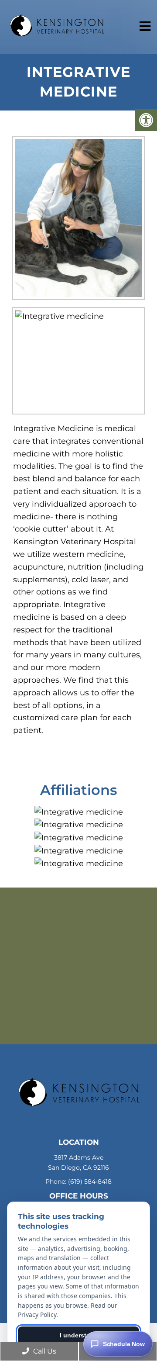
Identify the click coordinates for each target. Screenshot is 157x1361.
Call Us (43, 1351)
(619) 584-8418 (90, 1181)
